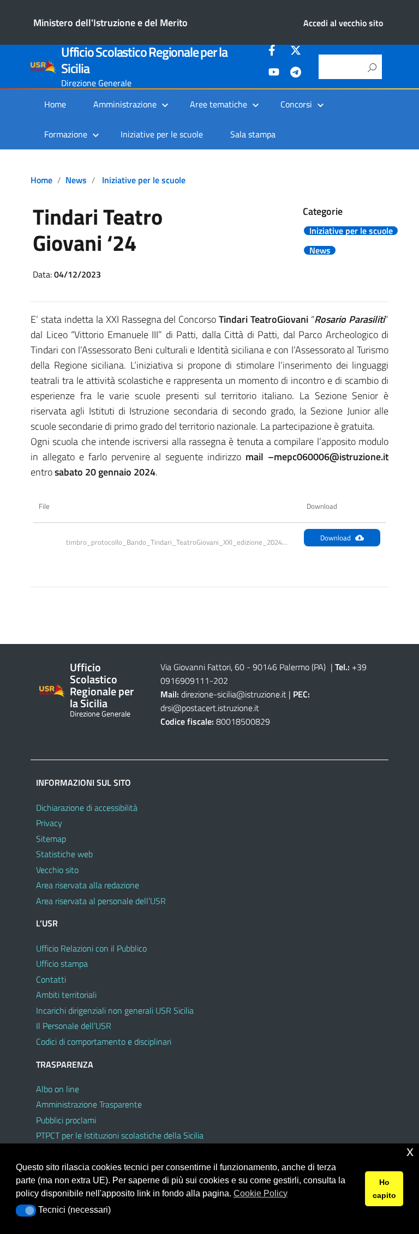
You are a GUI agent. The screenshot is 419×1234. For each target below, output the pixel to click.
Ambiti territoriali (66, 994)
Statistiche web (64, 853)
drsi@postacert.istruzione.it (209, 707)
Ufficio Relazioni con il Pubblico (91, 948)
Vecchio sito (57, 869)
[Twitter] (295, 52)
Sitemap (51, 838)
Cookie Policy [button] (261, 1193)
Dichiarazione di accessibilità (86, 807)
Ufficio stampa (62, 963)
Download (335, 537)
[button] (26, 1211)
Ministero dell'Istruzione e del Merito (110, 22)
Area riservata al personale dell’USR (101, 900)
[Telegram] (295, 74)
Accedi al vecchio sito (343, 22)
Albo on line (57, 1088)
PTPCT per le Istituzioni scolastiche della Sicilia (119, 1135)
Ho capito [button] (384, 1189)
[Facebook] (273, 52)
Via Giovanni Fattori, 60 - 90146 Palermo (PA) (243, 666)
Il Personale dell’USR (73, 1025)
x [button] (410, 1151)
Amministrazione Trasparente (89, 1104)
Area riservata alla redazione (87, 885)
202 (220, 680)
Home (55, 104)
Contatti (51, 979)
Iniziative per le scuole (162, 134)
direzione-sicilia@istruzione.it (233, 694)
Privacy (49, 822)
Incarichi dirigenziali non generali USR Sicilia (115, 1010)
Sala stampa (253, 134)
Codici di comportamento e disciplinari (103, 1041)
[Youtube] (273, 74)
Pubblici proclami (66, 1120)
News (76, 179)
